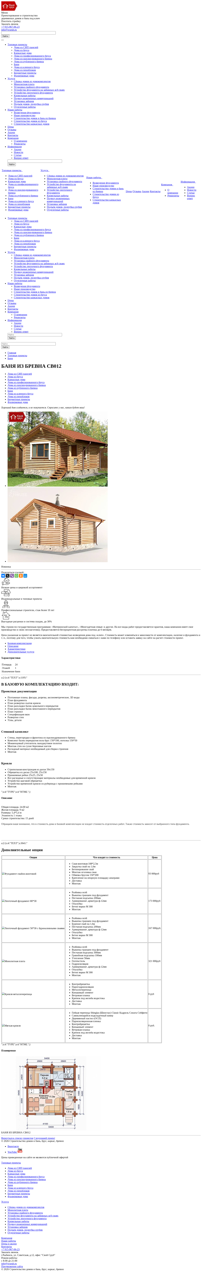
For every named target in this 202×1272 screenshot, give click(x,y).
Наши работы (15, 109)
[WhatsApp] (16, 576)
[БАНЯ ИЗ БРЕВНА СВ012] (58, 561)
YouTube (12, 1152)
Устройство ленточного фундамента (33, 92)
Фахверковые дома (24, 75)
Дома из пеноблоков (25, 70)
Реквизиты (20, 143)
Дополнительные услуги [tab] (21, 651)
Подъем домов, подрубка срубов (31, 104)
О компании (20, 141)
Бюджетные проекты (25, 73)
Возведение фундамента (27, 112)
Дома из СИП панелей (26, 47)
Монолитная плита (24, 84)
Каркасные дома (23, 53)
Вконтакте (13, 1146)
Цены (11, 126)
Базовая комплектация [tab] (20, 643)
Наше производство (24, 115)
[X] (7, 576)
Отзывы (12, 129)
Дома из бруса (21, 50)
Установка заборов (24, 101)
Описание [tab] (13, 646)
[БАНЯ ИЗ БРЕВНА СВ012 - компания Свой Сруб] (58, 485)
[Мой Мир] (25, 576)
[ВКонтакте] (3, 576)
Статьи (17, 155)
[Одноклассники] (21, 576)
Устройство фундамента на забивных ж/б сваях (39, 90)
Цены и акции (9, 1243)
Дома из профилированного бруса (32, 56)
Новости (18, 152)
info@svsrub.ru (9, 29)
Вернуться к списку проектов (17, 1138)
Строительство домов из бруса (30, 121)
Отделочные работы (25, 107)
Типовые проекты (17, 44)
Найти (5, 36)
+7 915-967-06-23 (10, 27)
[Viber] (12, 576)
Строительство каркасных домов (31, 124)
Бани (16, 64)
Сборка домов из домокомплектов (32, 81)
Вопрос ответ (21, 158)
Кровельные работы (25, 95)
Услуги (11, 78)
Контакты (13, 135)
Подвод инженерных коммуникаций (33, 98)
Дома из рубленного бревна (29, 61)
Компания (13, 138)
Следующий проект (44, 1138)
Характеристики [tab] (16, 649)
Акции (11, 132)
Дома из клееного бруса (27, 67)
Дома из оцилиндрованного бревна (33, 58)
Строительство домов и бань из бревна (35, 118)
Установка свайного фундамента (31, 87)
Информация (15, 146)
